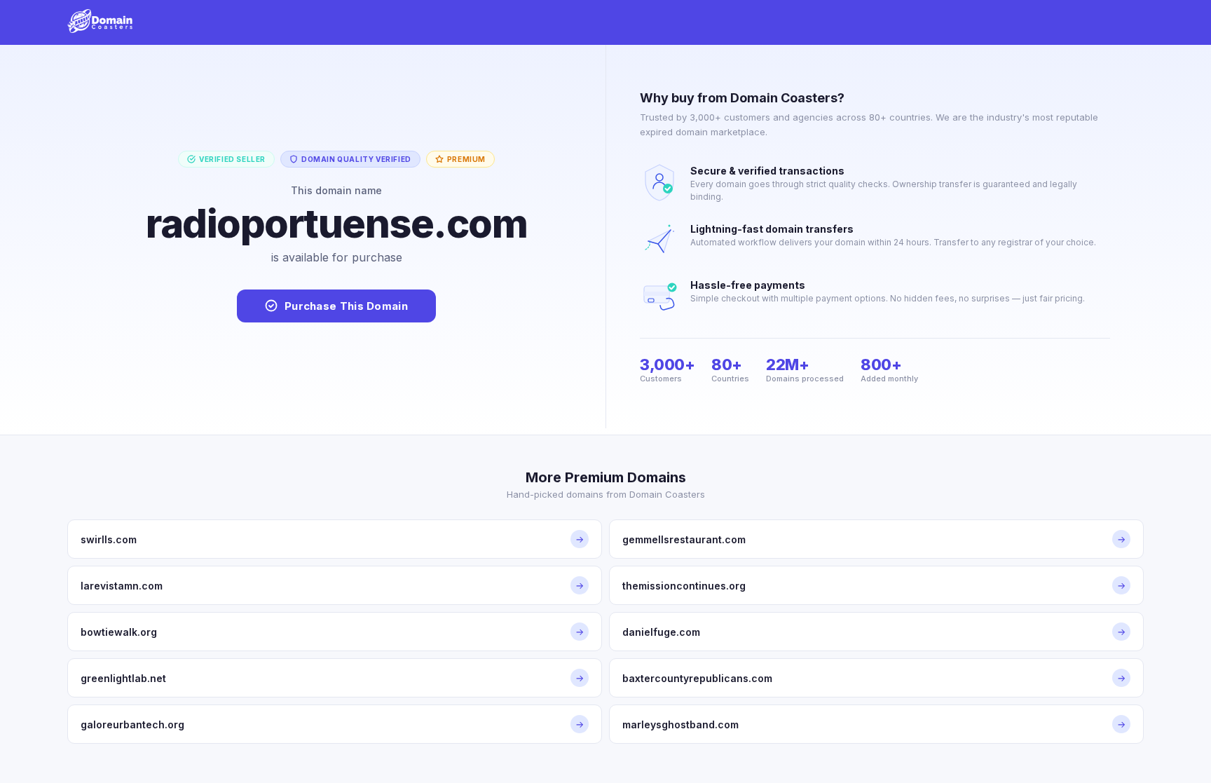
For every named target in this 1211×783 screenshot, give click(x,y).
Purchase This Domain (346, 306)
